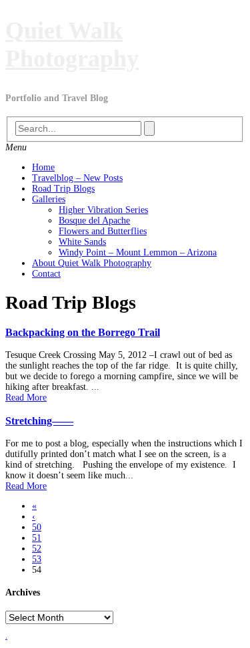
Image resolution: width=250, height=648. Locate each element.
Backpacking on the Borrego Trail (82, 332)
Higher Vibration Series (103, 210)
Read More (26, 398)
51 (36, 538)
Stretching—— (39, 420)
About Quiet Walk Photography (91, 263)
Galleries (48, 199)
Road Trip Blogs (63, 189)
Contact (46, 274)
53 (36, 559)
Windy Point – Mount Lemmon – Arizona (138, 252)
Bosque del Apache (94, 221)
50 (36, 527)
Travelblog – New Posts (77, 178)
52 (36, 549)
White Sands (82, 242)
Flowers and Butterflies (103, 231)
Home (43, 167)
